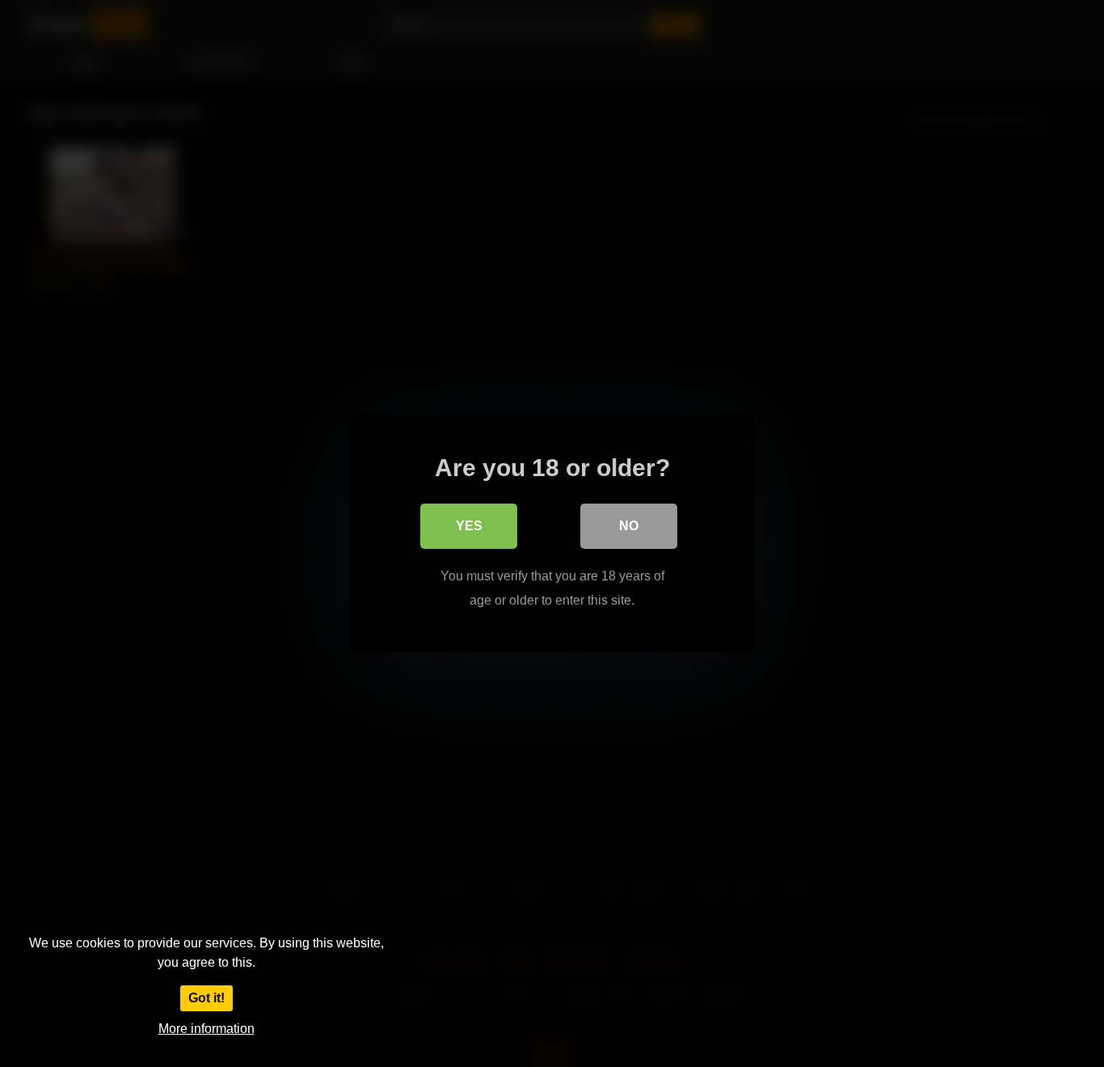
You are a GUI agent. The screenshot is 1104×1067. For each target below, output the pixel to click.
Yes (469, 526)
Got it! (206, 998)
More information (206, 1028)
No (628, 526)
